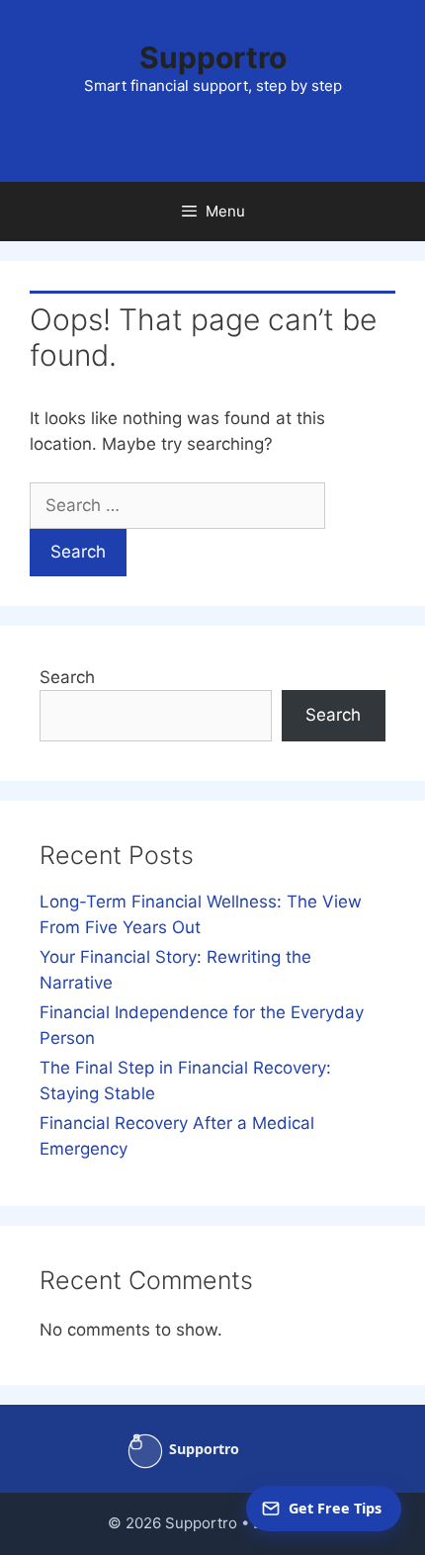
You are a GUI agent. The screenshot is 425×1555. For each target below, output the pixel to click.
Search (67, 677)
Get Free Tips (335, 1508)
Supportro (213, 57)
